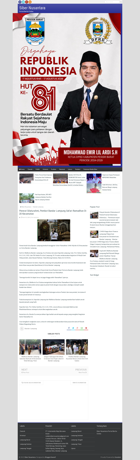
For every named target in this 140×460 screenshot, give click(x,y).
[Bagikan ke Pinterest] (86, 328)
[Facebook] (19, 1)
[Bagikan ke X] (73, 328)
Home (22, 169)
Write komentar (79, 382)
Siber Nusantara (30, 457)
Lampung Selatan (25, 444)
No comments (35, 217)
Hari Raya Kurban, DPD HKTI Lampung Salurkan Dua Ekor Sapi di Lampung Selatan (43, 197)
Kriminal (23, 435)
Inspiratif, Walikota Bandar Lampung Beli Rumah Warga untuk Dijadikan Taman (109, 253)
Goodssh (118, 457)
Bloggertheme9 (50, 457)
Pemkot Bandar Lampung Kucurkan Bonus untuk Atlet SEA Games (77, 359)
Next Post (82, 372)
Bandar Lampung (31, 328)
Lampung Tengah (25, 448)
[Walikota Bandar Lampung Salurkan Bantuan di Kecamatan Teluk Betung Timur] (30, 354)
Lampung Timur (76, 444)
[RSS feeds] (30, 1)
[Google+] (26, 1)
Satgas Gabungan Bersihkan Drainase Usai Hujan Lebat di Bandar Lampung (53, 359)
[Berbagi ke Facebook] (69, 328)
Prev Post (25, 372)
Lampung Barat (25, 440)
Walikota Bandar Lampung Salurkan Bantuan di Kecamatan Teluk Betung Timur (30, 359)
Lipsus (73, 448)
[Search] (121, 2)
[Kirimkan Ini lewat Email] (82, 328)
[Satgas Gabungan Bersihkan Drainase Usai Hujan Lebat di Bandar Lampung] (54, 354)
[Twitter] (23, 1)
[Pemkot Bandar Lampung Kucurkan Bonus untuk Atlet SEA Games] (77, 354)
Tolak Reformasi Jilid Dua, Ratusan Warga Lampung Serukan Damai (110, 187)
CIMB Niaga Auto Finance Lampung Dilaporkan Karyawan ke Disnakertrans (109, 233)
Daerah (22, 431)
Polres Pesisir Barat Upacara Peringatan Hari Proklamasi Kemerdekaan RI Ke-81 (43, 177)
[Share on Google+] (77, 328)
